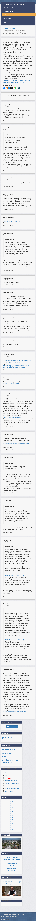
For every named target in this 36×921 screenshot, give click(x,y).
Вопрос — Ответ (8, 7)
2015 (11, 823)
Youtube (7, 775)
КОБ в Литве (12, 870)
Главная (5, 28)
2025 (11, 804)
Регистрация (7, 18)
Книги (5, 14)
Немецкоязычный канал (12, 783)
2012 (11, 829)
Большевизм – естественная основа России (10, 753)
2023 (11, 808)
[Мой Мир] (9, 88)
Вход (4, 22)
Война (4, 756)
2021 (11, 812)
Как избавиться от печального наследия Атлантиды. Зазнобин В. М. (11, 882)
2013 (11, 827)
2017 (11, 819)
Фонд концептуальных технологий (13, 4)
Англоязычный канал (11, 780)
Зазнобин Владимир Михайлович (8, 738)
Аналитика (13, 28)
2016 (11, 821)
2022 (11, 810)
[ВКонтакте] (4, 88)
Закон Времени (11, 868)
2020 (11, 813)
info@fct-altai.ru (11, 916)
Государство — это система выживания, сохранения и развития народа (10, 760)
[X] (11, 88)
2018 (11, 817)
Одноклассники (8, 791)
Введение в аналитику (9, 749)
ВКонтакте (8, 773)
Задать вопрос (12, 727)
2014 (11, 825)
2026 (11, 802)
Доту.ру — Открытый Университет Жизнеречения (11, 858)
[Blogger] (14, 88)
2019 (11, 815)
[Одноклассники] (7, 88)
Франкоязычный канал (11, 786)
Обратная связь (8, 11)
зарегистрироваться (16, 97)
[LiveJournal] (19, 88)
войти (5, 97)
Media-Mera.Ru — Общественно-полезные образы (12, 863)
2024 (11, 806)
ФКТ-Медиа (8, 778)
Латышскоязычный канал (12, 788)
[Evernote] (16, 88)
